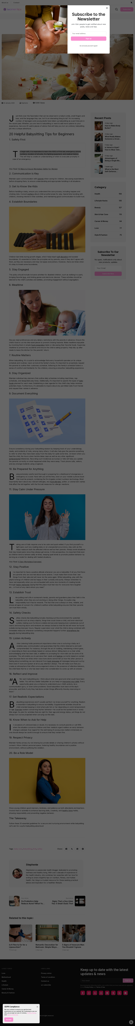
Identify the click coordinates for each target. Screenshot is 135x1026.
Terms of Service (12, 1015)
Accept (8, 1019)
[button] (37, 1007)
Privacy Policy (31, 1013)
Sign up (88, 38)
